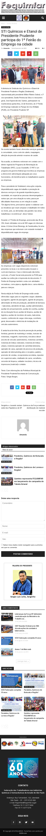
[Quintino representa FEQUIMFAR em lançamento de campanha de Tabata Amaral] (7, 481)
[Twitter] (26, 822)
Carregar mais (22, 661)
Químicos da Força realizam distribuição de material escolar (34, 407)
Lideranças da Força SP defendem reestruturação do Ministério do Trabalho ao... (28, 616)
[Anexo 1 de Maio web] (7, 652)
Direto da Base (6, 27)
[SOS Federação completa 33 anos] (7, 641)
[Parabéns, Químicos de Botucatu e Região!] (7, 459)
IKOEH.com (23, 833)
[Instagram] (19, 822)
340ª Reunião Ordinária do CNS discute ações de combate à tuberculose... (27, 628)
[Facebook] (13, 822)
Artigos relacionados (10, 446)
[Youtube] (32, 822)
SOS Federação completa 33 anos (28, 638)
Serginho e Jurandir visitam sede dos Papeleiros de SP (11, 406)
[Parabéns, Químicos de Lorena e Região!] (7, 470)
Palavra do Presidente (8, 687)
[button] (42, 18)
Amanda (7, 48)
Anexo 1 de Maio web (23, 649)
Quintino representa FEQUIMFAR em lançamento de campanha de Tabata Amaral (29, 481)
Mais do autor (8, 450)
